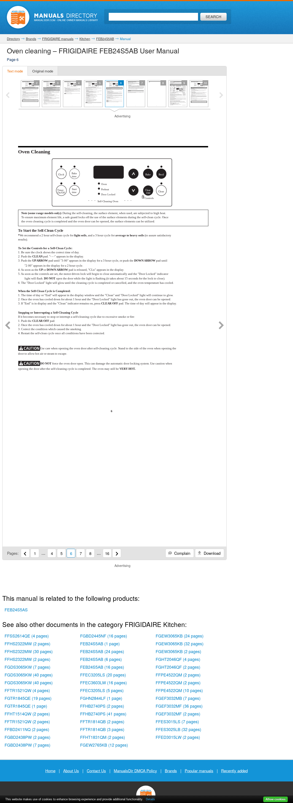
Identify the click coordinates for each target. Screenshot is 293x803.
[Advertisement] (114, 124)
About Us (71, 770)
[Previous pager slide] (8, 95)
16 (107, 553)
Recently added (234, 770)
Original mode (42, 71)
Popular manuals (199, 770)
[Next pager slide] (221, 95)
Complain (181, 553)
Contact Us (96, 770)
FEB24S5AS (16, 610)
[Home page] (18, 17)
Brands (171, 770)
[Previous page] (8, 326)
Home (50, 770)
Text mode (15, 71)
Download (211, 553)
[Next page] (221, 326)
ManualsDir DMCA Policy (135, 770)
